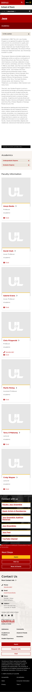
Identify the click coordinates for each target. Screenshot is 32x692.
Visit (16, 654)
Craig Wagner (9, 477)
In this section (7, 34)
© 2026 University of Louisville (10, 673)
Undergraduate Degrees (10, 160)
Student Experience (7, 638)
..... (3, 11)
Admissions (4, 629)
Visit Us (16, 562)
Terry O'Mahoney (10, 433)
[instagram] (5, 615)
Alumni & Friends (22, 633)
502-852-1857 (10, 352)
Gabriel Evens (9, 296)
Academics (5, 26)
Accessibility (5, 677)
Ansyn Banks (9, 206)
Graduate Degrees (8, 165)
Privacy (3, 684)
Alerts (3, 681)
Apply (16, 557)
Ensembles (20, 636)
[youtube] (9, 615)
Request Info (16, 649)
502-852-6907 (8, 587)
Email (15, 217)
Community (20, 629)
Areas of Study (10, 11)
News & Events (16, 566)
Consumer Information (23, 681)
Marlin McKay (9, 388)
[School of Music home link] (8, 621)
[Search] (22, 2)
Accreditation (20, 677)
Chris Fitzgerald (10, 340)
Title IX (19, 684)
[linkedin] (12, 615)
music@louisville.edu (10, 592)
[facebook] (2, 615)
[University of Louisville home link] (5, 2)
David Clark (8, 251)
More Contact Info (8, 580)
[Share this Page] (29, 11)
